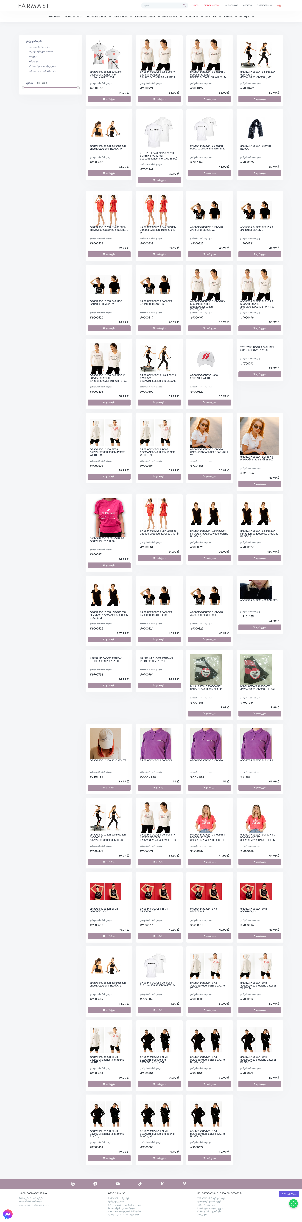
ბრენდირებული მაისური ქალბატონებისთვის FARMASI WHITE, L (209, 452)
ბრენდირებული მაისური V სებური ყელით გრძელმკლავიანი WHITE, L (158, 74)
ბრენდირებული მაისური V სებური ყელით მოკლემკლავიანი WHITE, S (158, 837)
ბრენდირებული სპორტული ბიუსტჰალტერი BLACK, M (108, 147)
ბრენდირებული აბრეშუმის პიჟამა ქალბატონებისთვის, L (109, 229)
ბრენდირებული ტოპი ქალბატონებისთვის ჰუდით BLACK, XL (258, 1059)
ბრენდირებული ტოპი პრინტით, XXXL (104, 910)
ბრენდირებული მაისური (156, 760)
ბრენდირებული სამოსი (41, 51)
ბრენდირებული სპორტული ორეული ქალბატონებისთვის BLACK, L (259, 533)
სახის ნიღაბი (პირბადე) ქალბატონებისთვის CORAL (258, 688)
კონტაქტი (202, 1214)
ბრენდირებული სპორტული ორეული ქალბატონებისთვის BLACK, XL (209, 533)
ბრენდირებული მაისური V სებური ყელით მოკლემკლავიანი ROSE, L (207, 837)
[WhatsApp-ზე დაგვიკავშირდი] (293, 1203)
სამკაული (34, 61)
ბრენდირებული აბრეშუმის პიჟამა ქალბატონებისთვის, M (158, 230)
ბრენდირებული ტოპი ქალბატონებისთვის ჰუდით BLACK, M (157, 1133)
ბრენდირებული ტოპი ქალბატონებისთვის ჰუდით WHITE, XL (157, 452)
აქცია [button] (195, 5)
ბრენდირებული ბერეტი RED (259, 600)
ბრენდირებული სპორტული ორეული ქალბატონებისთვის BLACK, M (109, 615)
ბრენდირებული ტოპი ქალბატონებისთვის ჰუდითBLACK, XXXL (154, 1059)
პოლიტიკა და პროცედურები (34, 1204)
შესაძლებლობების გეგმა (210, 1208)
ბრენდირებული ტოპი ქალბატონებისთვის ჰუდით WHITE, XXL (107, 452)
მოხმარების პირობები (30, 1201)
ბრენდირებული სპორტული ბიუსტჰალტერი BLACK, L (108, 984)
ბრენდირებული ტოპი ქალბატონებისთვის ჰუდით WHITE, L (208, 985)
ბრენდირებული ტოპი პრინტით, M (254, 910)
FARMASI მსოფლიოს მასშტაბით (125, 1211)
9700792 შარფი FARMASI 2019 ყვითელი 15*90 (106, 660)
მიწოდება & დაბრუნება (31, 1198)
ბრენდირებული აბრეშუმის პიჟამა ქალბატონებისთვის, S (159, 532)
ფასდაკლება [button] (212, 5)
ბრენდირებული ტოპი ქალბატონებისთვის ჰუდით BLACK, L (107, 1133)
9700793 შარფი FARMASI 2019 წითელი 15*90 (257, 349)
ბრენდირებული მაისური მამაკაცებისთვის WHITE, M (157, 984)
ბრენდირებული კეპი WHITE (108, 760)
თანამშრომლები (206, 1204)
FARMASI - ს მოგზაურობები (211, 1198)
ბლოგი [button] (247, 5)
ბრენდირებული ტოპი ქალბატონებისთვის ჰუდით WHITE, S (107, 1059)
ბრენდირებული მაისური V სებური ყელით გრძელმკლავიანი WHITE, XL (108, 378)
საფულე (33, 56)
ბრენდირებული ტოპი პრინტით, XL (154, 910)
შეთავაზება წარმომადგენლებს (124, 1214)
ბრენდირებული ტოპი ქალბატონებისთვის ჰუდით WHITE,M (258, 985)
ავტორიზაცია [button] (265, 5)
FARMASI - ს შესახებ (118, 1198)
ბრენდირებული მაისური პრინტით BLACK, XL (206, 229)
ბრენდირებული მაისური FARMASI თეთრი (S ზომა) (256, 458)
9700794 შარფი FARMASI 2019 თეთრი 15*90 (156, 660)
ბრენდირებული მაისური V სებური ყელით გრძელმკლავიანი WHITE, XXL (257, 305)
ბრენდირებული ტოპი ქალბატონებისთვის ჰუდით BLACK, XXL (208, 1059)
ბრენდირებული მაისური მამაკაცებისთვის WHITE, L (207, 147)
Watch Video (290, 1193)
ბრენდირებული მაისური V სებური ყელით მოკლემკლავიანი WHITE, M (208, 74)
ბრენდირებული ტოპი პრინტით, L (204, 910)
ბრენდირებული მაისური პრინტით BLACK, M (106, 303)
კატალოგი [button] (231, 5)
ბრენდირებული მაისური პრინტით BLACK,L (256, 229)
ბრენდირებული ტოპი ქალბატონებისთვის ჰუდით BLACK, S (208, 1133)
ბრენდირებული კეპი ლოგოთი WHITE (204, 377)
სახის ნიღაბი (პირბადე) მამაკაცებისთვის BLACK (206, 688)
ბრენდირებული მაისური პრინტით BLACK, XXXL (156, 614)
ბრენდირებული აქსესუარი (42, 66)
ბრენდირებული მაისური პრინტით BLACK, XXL (206, 614)
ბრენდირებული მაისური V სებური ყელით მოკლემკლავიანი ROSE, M (257, 837)
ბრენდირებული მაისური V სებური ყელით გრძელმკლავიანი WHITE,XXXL (207, 305)
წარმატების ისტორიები (209, 1211)
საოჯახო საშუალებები (40, 46)
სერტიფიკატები (116, 1201)
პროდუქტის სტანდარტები (121, 1208)
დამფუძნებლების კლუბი (210, 1201)
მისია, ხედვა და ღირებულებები (124, 1204)
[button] (279, 5)
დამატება (110, 98)
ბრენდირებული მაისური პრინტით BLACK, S (156, 303)
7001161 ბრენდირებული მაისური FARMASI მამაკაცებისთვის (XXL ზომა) (158, 155)
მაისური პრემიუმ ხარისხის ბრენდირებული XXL (107, 540)
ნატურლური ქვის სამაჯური (42, 70)
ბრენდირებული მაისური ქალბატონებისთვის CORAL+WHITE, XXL (106, 74)
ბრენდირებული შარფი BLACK (255, 147)
